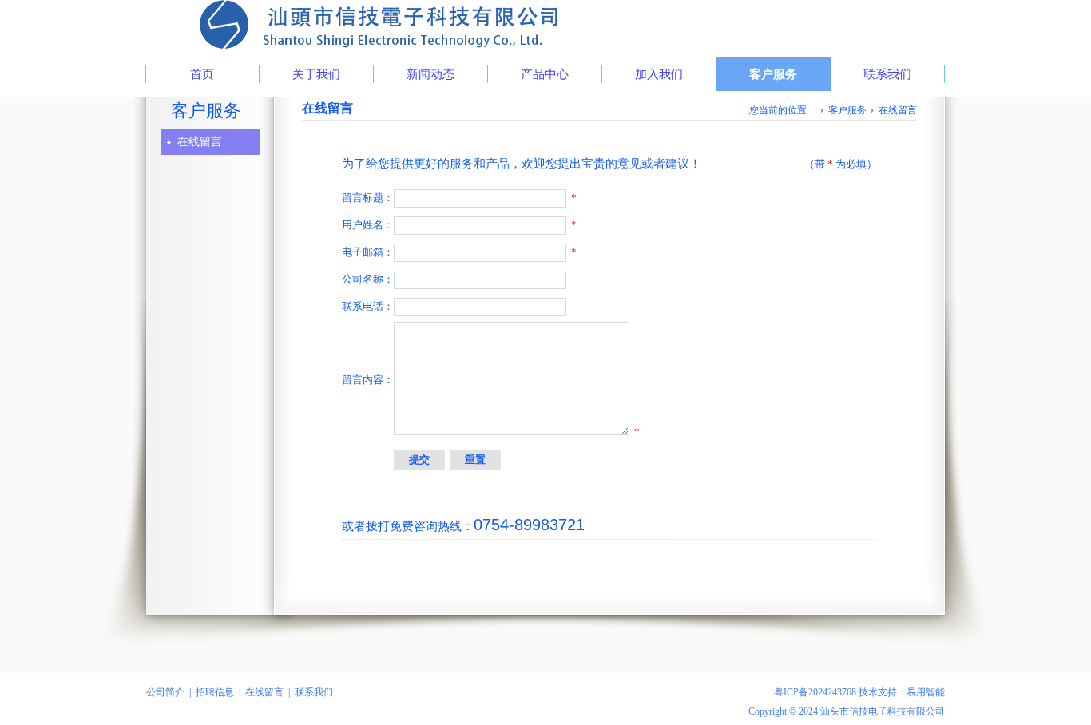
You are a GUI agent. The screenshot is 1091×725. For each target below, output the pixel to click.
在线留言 (199, 142)
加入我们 (659, 74)
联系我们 (887, 74)
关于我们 (316, 74)
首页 (202, 74)
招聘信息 (215, 692)
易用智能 (926, 692)
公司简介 (165, 692)
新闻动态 (430, 74)
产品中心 (545, 74)
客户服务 (773, 74)
